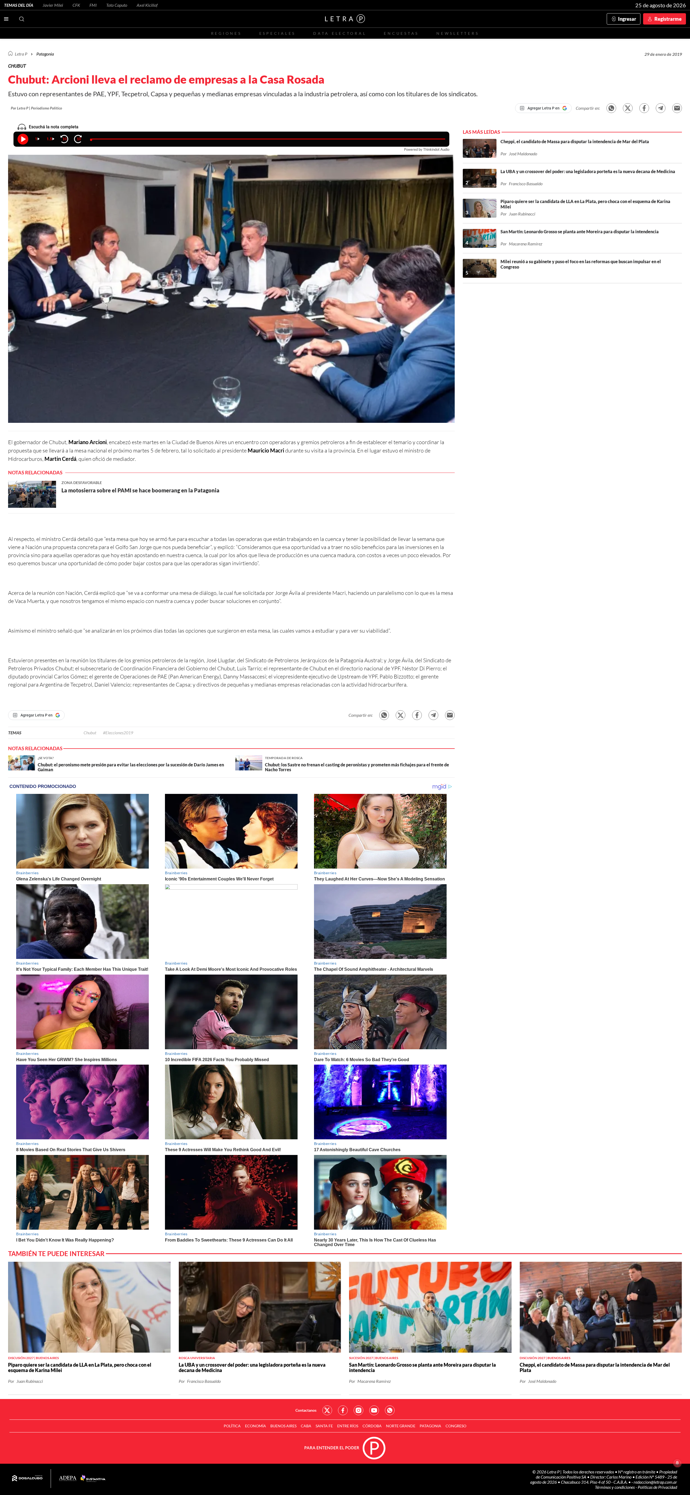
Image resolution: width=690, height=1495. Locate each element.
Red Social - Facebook (342, 1410)
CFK (76, 5)
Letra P (21, 53)
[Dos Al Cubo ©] (27, 1479)
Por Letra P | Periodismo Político (36, 108)
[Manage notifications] (677, 1463)
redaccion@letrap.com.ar (655, 1481)
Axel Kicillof (147, 5)
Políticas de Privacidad (657, 1487)
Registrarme (668, 19)
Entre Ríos (347, 1426)
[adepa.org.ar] (68, 1478)
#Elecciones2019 (118, 732)
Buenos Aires (283, 1426)
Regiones (226, 33)
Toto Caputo (116, 5)
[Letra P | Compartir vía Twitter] (627, 108)
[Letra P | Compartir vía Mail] (677, 108)
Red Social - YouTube (374, 1410)
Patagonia (430, 1426)
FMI (93, 5)
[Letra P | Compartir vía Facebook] (644, 108)
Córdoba (372, 1426)
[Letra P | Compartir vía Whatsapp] (611, 108)
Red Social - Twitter (327, 1410)
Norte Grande (400, 1426)
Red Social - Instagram (358, 1410)
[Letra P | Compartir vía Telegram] (660, 108)
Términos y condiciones (615, 1487)
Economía (255, 1426)
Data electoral (339, 33)
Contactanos (305, 1410)
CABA (306, 1426)
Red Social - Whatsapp (389, 1410)
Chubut (90, 732)
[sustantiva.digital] (93, 1479)
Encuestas (401, 33)
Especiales (277, 33)
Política (232, 1426)
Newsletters (457, 33)
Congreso (456, 1426)
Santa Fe (324, 1426)
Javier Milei (53, 5)
